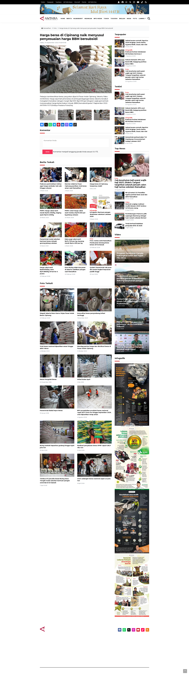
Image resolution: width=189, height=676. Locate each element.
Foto (135, 18)
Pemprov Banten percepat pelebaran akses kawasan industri (130, 324)
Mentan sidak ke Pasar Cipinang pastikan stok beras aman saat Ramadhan (76, 186)
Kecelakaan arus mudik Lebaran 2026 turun (128, 547)
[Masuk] (119, 2)
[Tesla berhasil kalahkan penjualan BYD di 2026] (119, 226)
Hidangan (88, 18)
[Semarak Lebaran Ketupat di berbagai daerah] (132, 585)
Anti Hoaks (100, 640)
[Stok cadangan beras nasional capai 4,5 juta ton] (94, 465)
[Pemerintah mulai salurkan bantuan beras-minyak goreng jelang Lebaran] (51, 230)
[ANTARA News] (49, 18)
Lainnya (142, 18)
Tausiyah (114, 18)
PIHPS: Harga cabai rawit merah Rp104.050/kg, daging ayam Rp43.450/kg (50, 213)
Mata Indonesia (101, 647)
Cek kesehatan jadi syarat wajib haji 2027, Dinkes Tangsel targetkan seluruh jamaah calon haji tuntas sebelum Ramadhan (135, 75)
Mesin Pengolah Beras (48, 379)
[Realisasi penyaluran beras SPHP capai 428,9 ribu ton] (94, 432)
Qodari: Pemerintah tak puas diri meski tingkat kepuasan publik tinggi (100, 269)
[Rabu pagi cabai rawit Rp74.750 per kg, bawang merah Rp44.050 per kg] (76, 230)
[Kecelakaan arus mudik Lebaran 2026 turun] (132, 521)
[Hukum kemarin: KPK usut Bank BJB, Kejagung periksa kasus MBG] (119, 62)
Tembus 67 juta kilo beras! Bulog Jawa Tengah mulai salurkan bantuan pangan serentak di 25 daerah (55, 481)
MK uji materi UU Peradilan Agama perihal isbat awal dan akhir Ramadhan (136, 195)
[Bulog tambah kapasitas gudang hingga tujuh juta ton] (57, 432)
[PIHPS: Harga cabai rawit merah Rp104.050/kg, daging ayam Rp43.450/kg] (51, 201)
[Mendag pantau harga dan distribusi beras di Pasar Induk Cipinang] (94, 333)
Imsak (129, 18)
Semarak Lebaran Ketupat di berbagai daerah (131, 610)
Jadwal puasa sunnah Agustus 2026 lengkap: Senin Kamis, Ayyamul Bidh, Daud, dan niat (136, 43)
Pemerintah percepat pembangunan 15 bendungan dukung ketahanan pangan (131, 278)
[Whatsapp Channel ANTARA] (126, 2)
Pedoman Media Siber (132, 657)
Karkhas (99, 636)
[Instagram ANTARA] (134, 2)
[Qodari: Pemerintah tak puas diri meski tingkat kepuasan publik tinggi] (101, 258)
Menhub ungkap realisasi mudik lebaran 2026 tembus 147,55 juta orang (135, 206)
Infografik (93, 210)
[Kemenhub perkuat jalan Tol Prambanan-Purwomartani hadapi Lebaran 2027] (119, 140)
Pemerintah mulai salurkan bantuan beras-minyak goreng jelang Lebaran (50, 241)
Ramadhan (47, 28)
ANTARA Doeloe (102, 650)
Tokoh (106, 18)
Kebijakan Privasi (130, 647)
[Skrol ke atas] (185, 671)
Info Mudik (98, 18)
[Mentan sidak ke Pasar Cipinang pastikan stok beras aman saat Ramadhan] (76, 174)
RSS (125, 660)
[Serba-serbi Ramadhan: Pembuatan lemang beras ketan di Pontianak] (101, 230)
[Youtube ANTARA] (138, 2)
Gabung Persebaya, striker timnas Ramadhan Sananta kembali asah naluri (130, 347)
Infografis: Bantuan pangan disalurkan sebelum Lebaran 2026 (100, 214)
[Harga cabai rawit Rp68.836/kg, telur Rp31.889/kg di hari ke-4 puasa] (51, 258)
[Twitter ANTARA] (130, 2)
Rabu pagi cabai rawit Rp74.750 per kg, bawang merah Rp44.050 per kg (74, 241)
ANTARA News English (132, 636)
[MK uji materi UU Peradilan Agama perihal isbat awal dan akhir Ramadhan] (119, 195)
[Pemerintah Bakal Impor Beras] (57, 397)
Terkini (43, 2)
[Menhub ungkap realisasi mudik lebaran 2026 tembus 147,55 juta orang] (119, 205)
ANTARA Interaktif (103, 643)
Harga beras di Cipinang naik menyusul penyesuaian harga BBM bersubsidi (86, 28)
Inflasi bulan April (83, 379)
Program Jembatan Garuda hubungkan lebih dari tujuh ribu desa (130, 255)
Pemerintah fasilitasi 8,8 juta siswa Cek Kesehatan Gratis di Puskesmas (132, 301)
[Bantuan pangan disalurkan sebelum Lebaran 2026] (101, 201)
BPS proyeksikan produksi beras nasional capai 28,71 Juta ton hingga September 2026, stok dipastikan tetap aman (94, 413)
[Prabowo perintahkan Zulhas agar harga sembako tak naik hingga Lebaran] (51, 174)
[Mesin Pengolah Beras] (57, 366)
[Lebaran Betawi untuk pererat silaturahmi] (132, 458)
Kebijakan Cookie (130, 650)
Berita (69, 18)
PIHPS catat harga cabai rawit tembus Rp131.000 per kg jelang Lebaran (75, 213)
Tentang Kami (129, 654)
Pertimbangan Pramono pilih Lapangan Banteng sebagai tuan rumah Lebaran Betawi (136, 216)
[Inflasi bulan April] (94, 366)
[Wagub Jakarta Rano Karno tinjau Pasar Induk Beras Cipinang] (57, 300)
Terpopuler (50, 2)
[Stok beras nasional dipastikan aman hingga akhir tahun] (57, 333)
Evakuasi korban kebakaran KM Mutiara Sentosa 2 (130, 420)
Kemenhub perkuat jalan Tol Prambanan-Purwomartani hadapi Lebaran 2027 (136, 139)
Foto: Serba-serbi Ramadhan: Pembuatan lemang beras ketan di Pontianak (101, 243)
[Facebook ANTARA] (123, 2)
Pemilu (84, 2)
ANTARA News (67, 2)
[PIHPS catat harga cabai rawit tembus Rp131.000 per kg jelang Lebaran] (76, 201)
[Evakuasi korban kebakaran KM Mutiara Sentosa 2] (119, 53)
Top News (58, 2)
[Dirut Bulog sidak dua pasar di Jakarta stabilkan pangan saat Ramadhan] (76, 258)
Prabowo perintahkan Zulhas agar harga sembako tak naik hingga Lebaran (51, 186)
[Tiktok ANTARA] (142, 2)
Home (63, 18)
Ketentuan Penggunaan (133, 643)
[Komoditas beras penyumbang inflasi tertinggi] (94, 300)
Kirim (47, 152)
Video (127, 202)
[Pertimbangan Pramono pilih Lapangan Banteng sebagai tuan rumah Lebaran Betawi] (119, 217)
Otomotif (77, 2)
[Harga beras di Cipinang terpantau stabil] (101, 174)
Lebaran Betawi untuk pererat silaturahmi (132, 484)
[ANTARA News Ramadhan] (51, 629)
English (122, 18)
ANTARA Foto (92, 2)
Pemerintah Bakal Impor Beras (51, 410)
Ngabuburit (78, 18)
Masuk (126, 640)
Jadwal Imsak (73, 660)
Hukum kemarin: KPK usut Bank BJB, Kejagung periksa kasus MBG (135, 62)
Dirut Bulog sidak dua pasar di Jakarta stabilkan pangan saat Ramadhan (75, 269)
